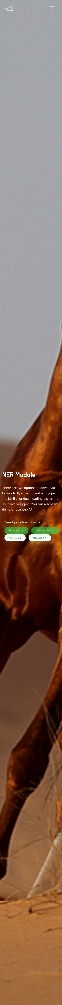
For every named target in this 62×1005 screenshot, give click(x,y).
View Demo (15, 537)
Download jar (16, 530)
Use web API (39, 537)
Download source (45, 530)
